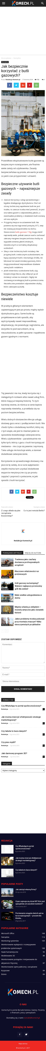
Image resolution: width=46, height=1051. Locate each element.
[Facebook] (19, 1034)
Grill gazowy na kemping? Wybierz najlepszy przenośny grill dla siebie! (28, 586)
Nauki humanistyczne (9, 952)
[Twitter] (26, 1034)
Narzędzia (5, 62)
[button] (42, 3)
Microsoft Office (7, 933)
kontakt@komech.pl (32, 1018)
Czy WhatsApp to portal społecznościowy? (21, 706)
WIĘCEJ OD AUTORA (33, 553)
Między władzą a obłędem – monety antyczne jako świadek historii (29, 610)
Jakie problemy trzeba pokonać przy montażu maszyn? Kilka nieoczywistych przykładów (30, 622)
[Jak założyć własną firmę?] (7, 892)
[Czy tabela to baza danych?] (7, 873)
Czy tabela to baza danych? (14, 731)
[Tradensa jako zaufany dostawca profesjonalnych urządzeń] (7, 562)
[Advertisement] (23, 31)
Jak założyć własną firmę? (26, 889)
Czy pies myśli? (8, 742)
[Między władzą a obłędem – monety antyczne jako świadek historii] (7, 610)
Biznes (4, 974)
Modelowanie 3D (8, 955)
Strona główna (6, 58)
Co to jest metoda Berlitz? (34, 510)
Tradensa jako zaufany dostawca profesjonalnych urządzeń (27, 562)
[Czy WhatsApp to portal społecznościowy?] (7, 849)
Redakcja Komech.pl (13, 79)
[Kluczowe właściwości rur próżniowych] (7, 574)
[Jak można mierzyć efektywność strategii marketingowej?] (7, 861)
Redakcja (4, 709)
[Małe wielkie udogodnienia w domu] (7, 598)
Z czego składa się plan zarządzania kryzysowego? (10, 513)
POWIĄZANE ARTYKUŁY (12, 553)
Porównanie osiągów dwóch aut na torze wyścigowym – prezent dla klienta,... (29, 915)
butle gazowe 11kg (23, 232)
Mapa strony (23, 1044)
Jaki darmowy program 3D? (14, 753)
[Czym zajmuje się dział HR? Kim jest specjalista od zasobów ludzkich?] (7, 904)
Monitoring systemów (10, 941)
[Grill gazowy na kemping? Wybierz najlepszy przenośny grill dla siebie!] (7, 586)
